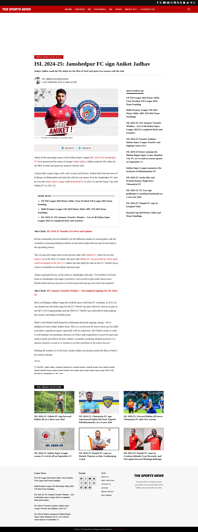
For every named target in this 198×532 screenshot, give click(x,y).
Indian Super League (55, 181)
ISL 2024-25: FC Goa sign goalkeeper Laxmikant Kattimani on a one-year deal (144, 193)
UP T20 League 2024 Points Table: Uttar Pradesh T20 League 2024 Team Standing (143, 101)
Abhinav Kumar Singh (57, 79)
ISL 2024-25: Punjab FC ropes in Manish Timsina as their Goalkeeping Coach (97, 456)
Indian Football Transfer (42, 370)
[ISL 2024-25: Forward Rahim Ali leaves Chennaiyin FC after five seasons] (144, 402)
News (61, 373)
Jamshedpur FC (49, 373)
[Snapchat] (94, 483)
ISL (112, 370)
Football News (67, 367)
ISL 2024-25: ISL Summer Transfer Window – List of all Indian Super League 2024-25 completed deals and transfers (54, 497)
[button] (189, 9)
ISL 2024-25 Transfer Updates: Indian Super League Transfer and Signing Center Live (143, 142)
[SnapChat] (184, 3)
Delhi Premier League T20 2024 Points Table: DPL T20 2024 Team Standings (143, 113)
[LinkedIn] (178, 3)
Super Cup (39, 259)
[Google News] (168, 3)
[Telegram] (191, 3)
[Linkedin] (85, 483)
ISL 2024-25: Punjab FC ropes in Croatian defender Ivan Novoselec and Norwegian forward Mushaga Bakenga (143, 456)
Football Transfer (79, 367)
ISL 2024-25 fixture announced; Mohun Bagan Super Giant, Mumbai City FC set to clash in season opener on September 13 (52, 517)
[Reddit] (187, 3)
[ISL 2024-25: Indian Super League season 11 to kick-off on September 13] (54, 439)
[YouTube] (164, 3)
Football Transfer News (94, 367)
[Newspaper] (90, 487)
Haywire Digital (118, 529)
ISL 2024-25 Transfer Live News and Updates (69, 231)
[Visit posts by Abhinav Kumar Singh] (37, 80)
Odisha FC (91, 255)
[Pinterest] (175, 3)
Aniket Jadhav (79, 161)
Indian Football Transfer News (63, 370)
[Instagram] (171, 3)
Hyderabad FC (77, 181)
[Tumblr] (181, 3)
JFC (57, 373)
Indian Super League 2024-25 (49, 57)
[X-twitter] (85, 479)
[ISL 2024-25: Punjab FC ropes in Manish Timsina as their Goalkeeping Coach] (99, 439)
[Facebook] (157, 3)
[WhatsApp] (194, 3)
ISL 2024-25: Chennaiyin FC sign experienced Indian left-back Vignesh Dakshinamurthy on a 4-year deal (97, 419)
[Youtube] (90, 479)
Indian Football (108, 367)
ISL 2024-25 (97, 157)
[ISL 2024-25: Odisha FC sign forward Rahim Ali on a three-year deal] (54, 402)
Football (59, 367)
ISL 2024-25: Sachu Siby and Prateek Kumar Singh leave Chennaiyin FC (140, 180)
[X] (160, 3)
